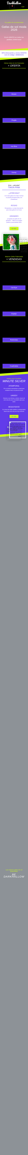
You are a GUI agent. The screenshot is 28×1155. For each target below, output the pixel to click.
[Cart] (11, 7)
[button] (4, 6)
